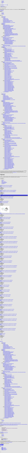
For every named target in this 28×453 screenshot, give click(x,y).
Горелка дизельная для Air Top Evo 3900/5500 (6, 186)
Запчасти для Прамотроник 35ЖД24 (9, 90)
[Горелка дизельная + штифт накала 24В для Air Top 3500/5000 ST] (14, 265)
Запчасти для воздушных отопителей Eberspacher (11, 67)
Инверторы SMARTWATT (8, 53)
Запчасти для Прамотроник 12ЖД (9, 88)
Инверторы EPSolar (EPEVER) (8, 56)
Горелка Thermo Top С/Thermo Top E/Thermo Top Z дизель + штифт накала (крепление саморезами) (12, 213)
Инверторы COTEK (7, 134)
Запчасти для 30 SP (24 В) (8, 155)
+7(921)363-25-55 (2, 6)
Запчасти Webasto (6, 142)
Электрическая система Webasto (9, 32)
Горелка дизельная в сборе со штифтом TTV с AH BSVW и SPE (8, 320)
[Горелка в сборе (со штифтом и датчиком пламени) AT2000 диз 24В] (14, 251)
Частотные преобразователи (8, 49)
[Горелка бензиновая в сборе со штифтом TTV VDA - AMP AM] (14, 323)
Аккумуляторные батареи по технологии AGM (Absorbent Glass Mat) (13, 138)
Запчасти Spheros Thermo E (7, 140)
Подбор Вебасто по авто (7, 35)
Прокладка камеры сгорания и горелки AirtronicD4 (6, 228)
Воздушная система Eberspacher (9, 41)
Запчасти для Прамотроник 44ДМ (9, 161)
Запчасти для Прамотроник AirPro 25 (9, 81)
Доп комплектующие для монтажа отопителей (10, 40)
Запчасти (4, 61)
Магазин (3, 12)
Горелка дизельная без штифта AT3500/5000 (5, 257)
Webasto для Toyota (7, 113)
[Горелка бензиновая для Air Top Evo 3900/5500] (14, 280)
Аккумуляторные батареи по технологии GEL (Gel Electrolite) (12, 60)
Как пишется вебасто (4, 429)
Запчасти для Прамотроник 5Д (8, 84)
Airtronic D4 (1, 424)
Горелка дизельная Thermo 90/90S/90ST (5, 223)
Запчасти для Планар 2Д (8, 70)
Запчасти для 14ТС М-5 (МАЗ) (8, 153)
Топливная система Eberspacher (8, 42)
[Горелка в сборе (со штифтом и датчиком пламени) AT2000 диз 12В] (14, 246)
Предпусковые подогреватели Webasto (8, 26)
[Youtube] (3, 445)
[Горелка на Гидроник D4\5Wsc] (14, 201)
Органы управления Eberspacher (7, 39)
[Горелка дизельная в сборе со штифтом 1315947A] (14, 299)
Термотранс (3, 46)
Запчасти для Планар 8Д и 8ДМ (9, 72)
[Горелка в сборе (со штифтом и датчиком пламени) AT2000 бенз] (14, 236)
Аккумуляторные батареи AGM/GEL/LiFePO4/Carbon (11, 57)
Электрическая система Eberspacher (9, 119)
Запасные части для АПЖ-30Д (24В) (9, 78)
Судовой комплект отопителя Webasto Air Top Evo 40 (11, 34)
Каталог (2, 341)
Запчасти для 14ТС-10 (7, 75)
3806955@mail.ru (4, 439)
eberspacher (4, 424)
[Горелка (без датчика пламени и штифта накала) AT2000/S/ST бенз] (14, 241)
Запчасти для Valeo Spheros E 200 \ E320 (10, 64)
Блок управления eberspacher (23, 424)
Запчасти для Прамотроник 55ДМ (9, 85)
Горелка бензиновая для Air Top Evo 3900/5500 (6, 281)
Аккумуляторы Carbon (7, 136)
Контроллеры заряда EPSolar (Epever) (9, 51)
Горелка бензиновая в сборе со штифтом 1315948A (6, 197)
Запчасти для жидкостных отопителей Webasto (10, 66)
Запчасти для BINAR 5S (8, 73)
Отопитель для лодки (6, 96)
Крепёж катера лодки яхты (6, 21)
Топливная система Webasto (8, 31)
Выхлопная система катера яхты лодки (8, 98)
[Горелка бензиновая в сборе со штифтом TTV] (14, 304)
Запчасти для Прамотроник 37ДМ (9, 82)
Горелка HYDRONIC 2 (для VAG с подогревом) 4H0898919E (8, 191)
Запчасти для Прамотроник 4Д (8, 83)
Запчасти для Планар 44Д (8, 71)
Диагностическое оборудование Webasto (8, 28)
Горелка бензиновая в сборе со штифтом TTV (6, 305)
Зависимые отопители (6, 38)
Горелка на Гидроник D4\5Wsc (4, 202)
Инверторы (5, 52)
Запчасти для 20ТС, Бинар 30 (8, 77)
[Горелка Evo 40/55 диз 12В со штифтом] (14, 217)
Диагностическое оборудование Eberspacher (8, 117)
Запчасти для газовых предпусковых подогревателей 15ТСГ (12, 79)
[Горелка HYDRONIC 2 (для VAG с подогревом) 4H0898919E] (14, 190)
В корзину (2, 225)
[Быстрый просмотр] (1, 222)
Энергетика (4, 47)
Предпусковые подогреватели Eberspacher (8, 37)
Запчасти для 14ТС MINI (8, 76)
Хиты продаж (3, 181)
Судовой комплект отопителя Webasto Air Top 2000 (11, 33)
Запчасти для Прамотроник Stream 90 (9, 86)
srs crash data (7, 424)
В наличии (3, 183)
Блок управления (18, 424)
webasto (10, 424)
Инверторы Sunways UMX (8, 132)
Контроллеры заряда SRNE (8, 50)
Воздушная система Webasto (8, 29)
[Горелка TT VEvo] (14, 333)
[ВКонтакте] (1, 445)
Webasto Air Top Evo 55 (4, 430)
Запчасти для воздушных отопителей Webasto (10, 65)
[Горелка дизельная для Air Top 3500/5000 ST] (14, 275)
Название (3, 180)
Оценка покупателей (4, 182)
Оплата (3, 1)
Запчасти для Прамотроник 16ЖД (9, 89)
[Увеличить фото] (0, 222)
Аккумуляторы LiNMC (7, 58)
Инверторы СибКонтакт (8, 54)
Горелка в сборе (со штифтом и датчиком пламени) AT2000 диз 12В (8, 247)
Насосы (6, 48)
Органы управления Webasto (6, 27)
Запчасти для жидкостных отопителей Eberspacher (11, 68)
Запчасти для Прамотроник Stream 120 (9, 87)
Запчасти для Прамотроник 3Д (8, 159)
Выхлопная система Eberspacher (9, 121)
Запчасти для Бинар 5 (7, 151)
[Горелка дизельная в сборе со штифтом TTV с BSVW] (14, 309)
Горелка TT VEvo (2, 334)
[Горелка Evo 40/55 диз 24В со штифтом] (14, 294)
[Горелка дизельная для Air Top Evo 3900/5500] (14, 185)
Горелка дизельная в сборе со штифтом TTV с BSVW (7, 310)
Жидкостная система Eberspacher (9, 43)
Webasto (4, 24)
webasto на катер (14, 424)
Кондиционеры (4, 16)
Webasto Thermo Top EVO (6, 102)
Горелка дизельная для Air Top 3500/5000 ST (5, 276)
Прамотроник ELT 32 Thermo (8, 91)
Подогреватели (4, 23)
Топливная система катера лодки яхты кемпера (9, 22)
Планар (4, 44)
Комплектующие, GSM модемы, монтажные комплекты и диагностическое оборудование (14, 123)
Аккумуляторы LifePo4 (7, 59)
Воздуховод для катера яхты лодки (7, 20)
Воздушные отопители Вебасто (7, 104)
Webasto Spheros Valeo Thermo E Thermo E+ (8, 25)
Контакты (3, 2)
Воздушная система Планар (6, 45)
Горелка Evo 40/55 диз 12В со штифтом (5, 218)
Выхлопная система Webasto (8, 30)
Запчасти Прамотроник (7, 80)
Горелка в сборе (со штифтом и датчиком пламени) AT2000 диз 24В (8, 252)
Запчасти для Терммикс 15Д (8, 157)
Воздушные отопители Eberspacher (7, 115)
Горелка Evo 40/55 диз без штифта (4, 286)
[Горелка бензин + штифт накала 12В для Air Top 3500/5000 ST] (14, 270)
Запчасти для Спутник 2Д (8, 69)
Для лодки (4, 17)
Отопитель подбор (5, 18)
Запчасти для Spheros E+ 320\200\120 (9, 63)
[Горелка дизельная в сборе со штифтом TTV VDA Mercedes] (14, 328)
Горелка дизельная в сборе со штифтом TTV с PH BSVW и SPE (8, 315)
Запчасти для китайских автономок (7, 62)
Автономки (3, 100)
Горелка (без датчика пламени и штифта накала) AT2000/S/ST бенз (8, 242)
